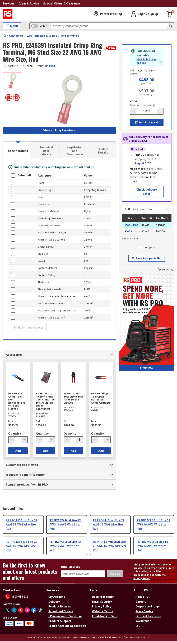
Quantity (14, 433)
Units (133, 101)
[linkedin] (14, 610)
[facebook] (33, 610)
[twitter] (7, 610)
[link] (149, 61)
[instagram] (27, 610)
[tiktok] (40, 610)
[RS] (7, 14)
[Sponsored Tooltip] (172, 269)
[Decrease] (133, 111)
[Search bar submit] (170, 26)
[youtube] (20, 610)
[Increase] (159, 111)
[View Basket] (169, 14)
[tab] (17, 149)
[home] (4, 35)
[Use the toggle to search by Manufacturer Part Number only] (47, 26)
